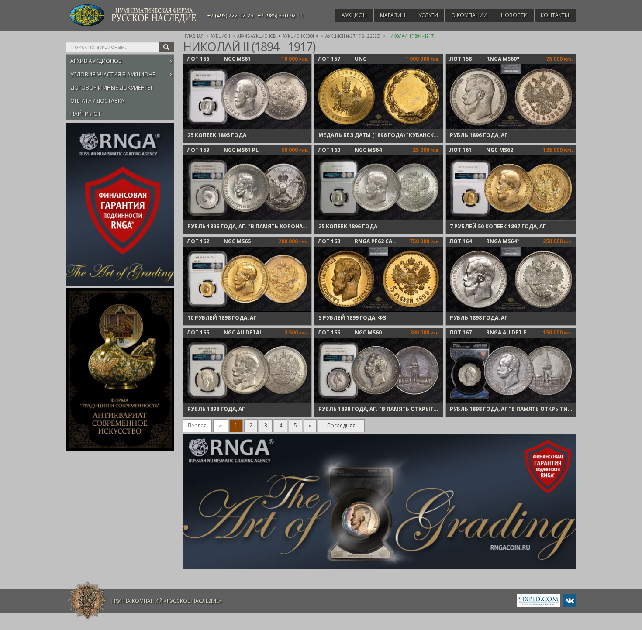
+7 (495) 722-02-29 (230, 15)
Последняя (341, 425)
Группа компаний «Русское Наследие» (166, 601)
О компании (469, 15)
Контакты (555, 15)
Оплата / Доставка (97, 100)
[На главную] (87, 600)
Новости (514, 15)
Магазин (392, 15)
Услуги (428, 15)
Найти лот (85, 113)
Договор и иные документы (111, 87)
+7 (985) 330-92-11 (281, 15)
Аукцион (354, 15)
